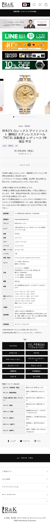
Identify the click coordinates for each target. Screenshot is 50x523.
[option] (25, 94)
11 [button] (34, 117)
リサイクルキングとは (10, 487)
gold (13, 377)
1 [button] (13, 117)
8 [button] (28, 117)
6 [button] (24, 117)
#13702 (13, 346)
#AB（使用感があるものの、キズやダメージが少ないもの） (36, 345)
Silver (36, 377)
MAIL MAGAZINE (9, 494)
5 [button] (22, 117)
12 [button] (36, 117)
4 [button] (20, 117)
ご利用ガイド (7, 471)
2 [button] (16, 117)
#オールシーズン (13, 359)
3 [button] (18, 117)
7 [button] (26, 117)
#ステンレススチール (37, 359)
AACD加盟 (6, 479)
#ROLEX (13, 353)
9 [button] (30, 117)
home (21, 126)
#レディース (13, 366)
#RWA (36, 353)
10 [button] (32, 117)
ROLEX (27, 126)
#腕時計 (13, 371)
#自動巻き (36, 371)
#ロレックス (36, 366)
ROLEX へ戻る (27, 458)
